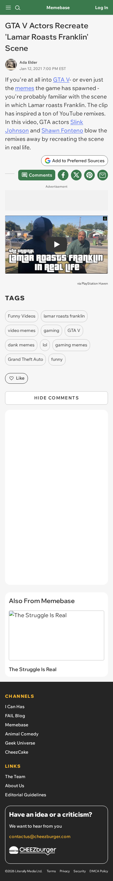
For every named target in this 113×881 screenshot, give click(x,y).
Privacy (65, 871)
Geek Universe (20, 743)
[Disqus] (56, 500)
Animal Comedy (22, 734)
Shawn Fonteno (62, 130)
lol (45, 345)
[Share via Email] (102, 175)
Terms (51, 871)
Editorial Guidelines (25, 795)
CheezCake (16, 752)
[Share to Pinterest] (89, 175)
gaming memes (71, 345)
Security (79, 871)
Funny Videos (21, 316)
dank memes (21, 345)
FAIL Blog (15, 715)
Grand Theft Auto (25, 359)
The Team (15, 776)
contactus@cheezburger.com (40, 836)
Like (20, 378)
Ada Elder (28, 62)
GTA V (61, 79)
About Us (14, 785)
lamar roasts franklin (64, 316)
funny (57, 359)
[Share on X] (76, 175)
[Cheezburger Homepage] (56, 852)
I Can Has (14, 706)
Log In (101, 7)
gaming (51, 330)
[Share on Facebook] (63, 175)
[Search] (17, 7)
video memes (21, 330)
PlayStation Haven (95, 283)
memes (24, 88)
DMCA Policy (98, 871)
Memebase (58, 7)
